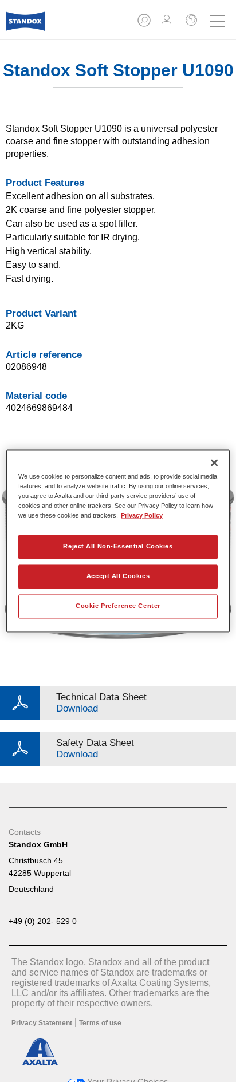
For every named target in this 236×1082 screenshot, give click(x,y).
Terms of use (100, 1023)
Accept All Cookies (118, 576)
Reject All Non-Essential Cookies (117, 546)
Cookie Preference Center (118, 606)
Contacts (25, 831)
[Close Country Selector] (190, 21)
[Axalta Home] (25, 26)
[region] (118, 541)
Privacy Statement (41, 1023)
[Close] (214, 462)
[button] (144, 24)
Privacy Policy (142, 515)
